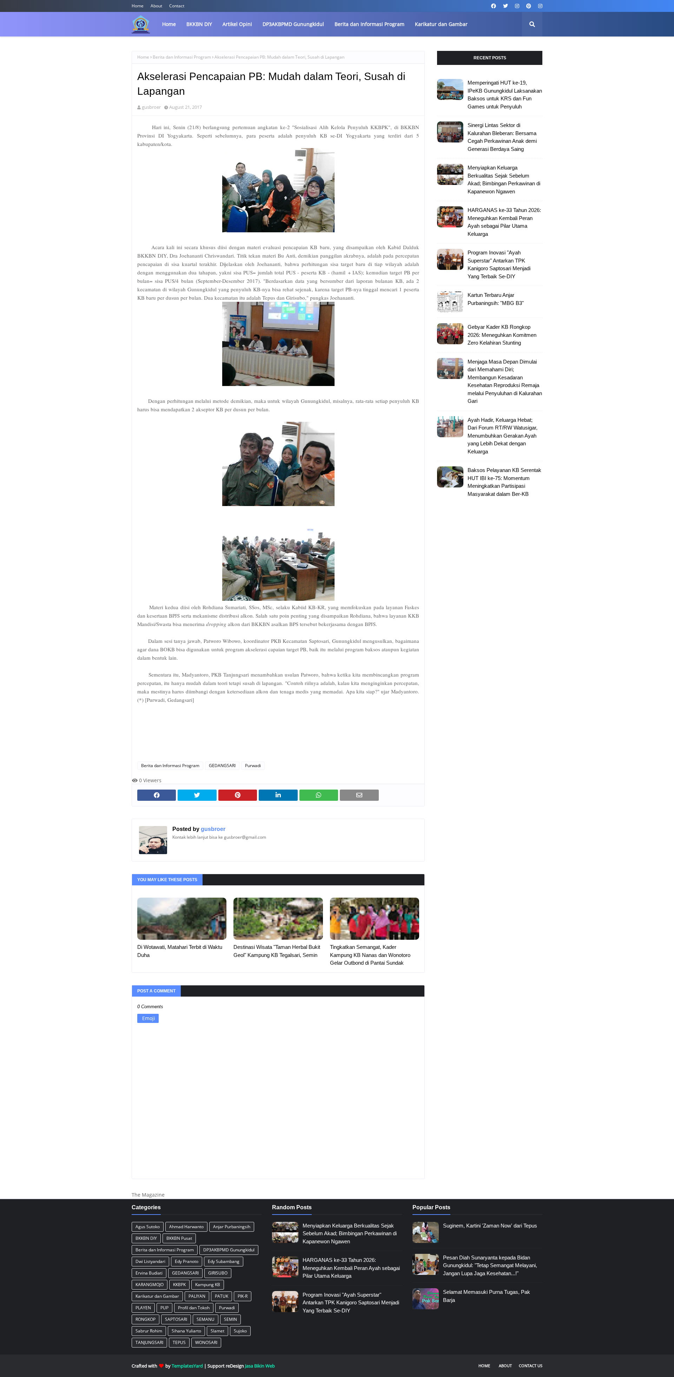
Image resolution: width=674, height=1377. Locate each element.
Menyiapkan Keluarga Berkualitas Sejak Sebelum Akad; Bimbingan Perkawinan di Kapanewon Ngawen (504, 179)
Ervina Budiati (149, 1273)
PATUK (221, 1296)
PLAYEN (143, 1308)
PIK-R (242, 1296)
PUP (164, 1308)
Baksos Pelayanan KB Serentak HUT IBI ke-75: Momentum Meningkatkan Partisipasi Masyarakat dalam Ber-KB (504, 482)
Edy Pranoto (186, 1261)
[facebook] (493, 6)
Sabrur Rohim (149, 1331)
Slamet (217, 1331)
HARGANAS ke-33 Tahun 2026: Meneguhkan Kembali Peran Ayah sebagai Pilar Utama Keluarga (504, 222)
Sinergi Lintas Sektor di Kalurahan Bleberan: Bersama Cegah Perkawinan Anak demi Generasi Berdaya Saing (502, 137)
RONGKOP (146, 1319)
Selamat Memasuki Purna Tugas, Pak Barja (486, 1296)
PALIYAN (197, 1296)
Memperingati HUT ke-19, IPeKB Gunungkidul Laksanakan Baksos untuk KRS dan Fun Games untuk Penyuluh (505, 94)
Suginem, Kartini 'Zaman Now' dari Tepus (490, 1226)
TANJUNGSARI (149, 1342)
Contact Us (530, 1365)
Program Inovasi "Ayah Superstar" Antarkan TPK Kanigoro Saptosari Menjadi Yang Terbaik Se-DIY (499, 264)
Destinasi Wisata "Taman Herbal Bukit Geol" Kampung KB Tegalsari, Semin (276, 951)
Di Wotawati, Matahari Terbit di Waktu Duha (179, 951)
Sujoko (240, 1331)
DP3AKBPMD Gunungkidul (229, 1250)
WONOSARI (206, 1342)
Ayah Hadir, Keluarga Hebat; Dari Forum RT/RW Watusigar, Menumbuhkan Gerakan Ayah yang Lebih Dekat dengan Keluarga (502, 435)
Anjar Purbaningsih (231, 1227)
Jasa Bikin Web (260, 1366)
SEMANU (205, 1319)
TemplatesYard (187, 1366)
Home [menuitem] (169, 24)
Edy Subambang (223, 1261)
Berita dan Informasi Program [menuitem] (369, 24)
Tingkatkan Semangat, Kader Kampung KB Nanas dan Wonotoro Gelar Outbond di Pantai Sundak (370, 955)
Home (138, 6)
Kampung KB (207, 1285)
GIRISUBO (217, 1273)
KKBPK (179, 1285)
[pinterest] (528, 6)
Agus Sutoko (148, 1227)
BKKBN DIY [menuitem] (199, 24)
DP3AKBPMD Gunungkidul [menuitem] (293, 24)
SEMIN (230, 1319)
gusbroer (151, 107)
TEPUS (179, 1342)
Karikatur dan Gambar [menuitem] (441, 24)
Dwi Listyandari (150, 1261)
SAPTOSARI (176, 1319)
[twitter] (505, 6)
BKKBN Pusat (179, 1238)
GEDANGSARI (222, 766)
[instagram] (517, 6)
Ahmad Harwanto (186, 1227)
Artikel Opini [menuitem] (237, 24)
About (156, 6)
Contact (176, 6)
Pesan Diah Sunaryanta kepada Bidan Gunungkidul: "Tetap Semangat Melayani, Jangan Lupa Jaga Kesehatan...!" (490, 1265)
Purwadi (253, 766)
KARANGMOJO (150, 1285)
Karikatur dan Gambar (157, 1296)
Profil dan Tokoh (194, 1308)
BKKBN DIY (146, 1238)
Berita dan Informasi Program (182, 57)
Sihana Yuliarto (186, 1331)
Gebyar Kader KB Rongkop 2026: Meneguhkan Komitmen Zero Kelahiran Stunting (502, 335)
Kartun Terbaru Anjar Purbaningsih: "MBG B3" (496, 299)
